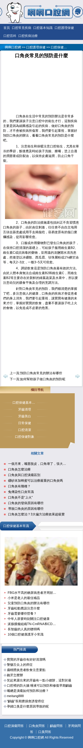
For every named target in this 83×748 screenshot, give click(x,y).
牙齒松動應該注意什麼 (24, 608)
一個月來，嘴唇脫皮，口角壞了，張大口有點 (40, 463)
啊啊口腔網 (13, 47)
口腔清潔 (24, 430)
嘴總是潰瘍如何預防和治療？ (28, 690)
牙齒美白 (24, 416)
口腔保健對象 (24, 436)
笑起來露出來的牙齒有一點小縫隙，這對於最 (39, 680)
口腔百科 (9, 36)
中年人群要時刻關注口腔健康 (29, 618)
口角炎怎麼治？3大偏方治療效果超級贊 (36, 514)
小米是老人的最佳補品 (24, 598)
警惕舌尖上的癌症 (20, 664)
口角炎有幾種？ (19, 486)
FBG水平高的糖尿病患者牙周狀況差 (32, 592)
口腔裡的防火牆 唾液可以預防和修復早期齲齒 (39, 685)
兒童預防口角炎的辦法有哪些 (29, 603)
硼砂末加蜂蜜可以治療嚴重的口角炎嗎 (35, 480)
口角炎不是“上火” (20, 497)
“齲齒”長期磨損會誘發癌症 (25, 701)
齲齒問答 (56, 726)
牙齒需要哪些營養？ (22, 613)
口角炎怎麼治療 (19, 469)
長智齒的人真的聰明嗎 (24, 629)
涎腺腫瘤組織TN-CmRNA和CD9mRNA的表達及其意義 (32, 624)
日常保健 (24, 423)
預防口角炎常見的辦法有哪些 (41, 373)
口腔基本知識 (43, 27)
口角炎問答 (37, 726)
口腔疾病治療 (28, 36)
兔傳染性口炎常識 (21, 492)
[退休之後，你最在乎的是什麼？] (41, 584)
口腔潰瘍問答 (14, 726)
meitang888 (15, 696)
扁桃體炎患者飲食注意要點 (26, 670)
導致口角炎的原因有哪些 (26, 508)
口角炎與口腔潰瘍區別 (24, 475)
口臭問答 (44, 732)
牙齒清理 (24, 409)
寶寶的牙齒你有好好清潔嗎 (26, 659)
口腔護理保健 (64, 27)
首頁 (6, 27)
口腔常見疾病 (21, 27)
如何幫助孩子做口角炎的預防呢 (42, 379)
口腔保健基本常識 (64, 47)
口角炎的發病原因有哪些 (26, 503)
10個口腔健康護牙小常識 (26, 634)
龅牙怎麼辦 (15, 675)
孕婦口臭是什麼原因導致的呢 (28, 706)
